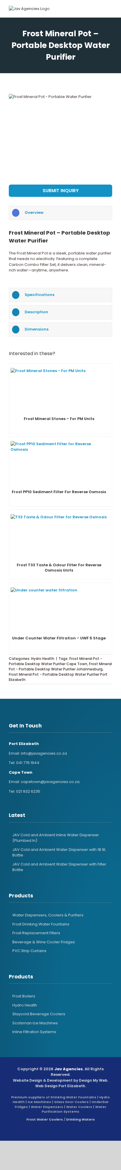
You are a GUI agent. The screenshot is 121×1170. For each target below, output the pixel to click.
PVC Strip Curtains (29, 951)
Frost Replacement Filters (36, 933)
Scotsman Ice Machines (35, 1023)
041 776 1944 (27, 762)
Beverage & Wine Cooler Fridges (43, 942)
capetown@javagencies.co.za (50, 781)
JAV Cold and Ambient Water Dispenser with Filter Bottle (59, 867)
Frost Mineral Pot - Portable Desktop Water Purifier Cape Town (55, 661)
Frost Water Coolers (44, 1119)
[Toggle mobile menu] (104, 8)
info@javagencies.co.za (44, 753)
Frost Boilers (23, 996)
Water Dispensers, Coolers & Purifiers (47, 915)
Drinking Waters (80, 1119)
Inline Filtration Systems (34, 1032)
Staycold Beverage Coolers (38, 1014)
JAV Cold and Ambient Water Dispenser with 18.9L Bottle (59, 852)
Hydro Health (42, 658)
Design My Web (93, 1080)
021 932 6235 (28, 791)
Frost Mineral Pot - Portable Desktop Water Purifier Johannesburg (60, 666)
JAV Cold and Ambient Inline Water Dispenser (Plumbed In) (55, 838)
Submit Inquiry (61, 190)
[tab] (60, 213)
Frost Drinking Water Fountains (40, 924)
